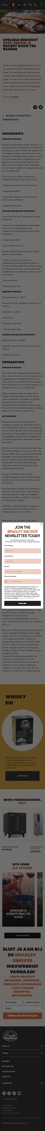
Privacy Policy (23, 598)
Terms (32, 598)
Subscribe (22, 603)
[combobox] (7, 581)
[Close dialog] (41, 524)
